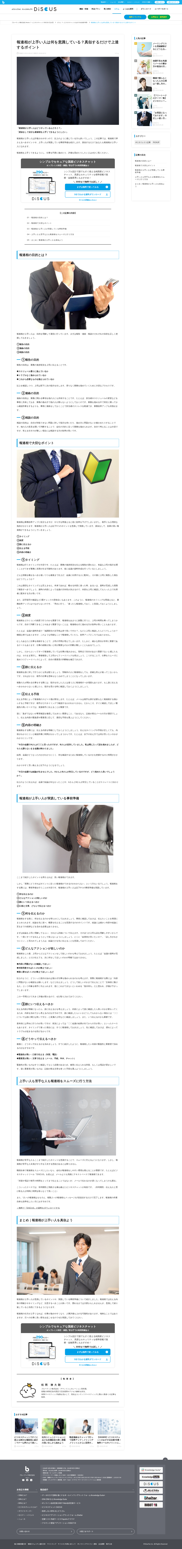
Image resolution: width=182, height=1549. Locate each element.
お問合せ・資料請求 (159, 17)
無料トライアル (135, 17)
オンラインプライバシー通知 (87, 1544)
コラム (116, 9)
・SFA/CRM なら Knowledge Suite (53, 1499)
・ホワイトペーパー (24, 1511)
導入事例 (107, 9)
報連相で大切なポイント (41, 223)
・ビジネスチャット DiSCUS (51, 1507)
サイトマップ (51, 1544)
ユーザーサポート (162, 9)
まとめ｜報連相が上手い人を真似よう (47, 240)
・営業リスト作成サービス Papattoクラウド (57, 1519)
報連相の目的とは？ (39, 217)
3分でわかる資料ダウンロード (87, 194)
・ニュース (21, 1519)
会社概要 (101, 1544)
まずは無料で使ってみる (88, 187)
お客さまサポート (86, 1531)
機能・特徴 (83, 9)
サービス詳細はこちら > (88, 200)
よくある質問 (128, 9)
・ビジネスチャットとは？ (27, 1507)
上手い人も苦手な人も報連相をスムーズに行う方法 (52, 234)
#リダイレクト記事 (143, 142)
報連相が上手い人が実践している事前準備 (49, 229)
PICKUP (156, 142)
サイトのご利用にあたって (67, 1544)
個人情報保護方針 (20, 1544)
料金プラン (96, 9)
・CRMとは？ (22, 1495)
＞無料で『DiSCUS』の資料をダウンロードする (38, 1208)
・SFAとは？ (22, 1499)
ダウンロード (146, 9)
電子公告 (109, 1544)
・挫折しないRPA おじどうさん (52, 1511)
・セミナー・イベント (25, 1515)
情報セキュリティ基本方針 (37, 1544)
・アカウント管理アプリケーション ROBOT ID (58, 1523)
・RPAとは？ (22, 1503)
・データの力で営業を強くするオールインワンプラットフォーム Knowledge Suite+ (72, 1495)
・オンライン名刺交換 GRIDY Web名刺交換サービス (60, 1503)
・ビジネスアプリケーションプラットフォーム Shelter (61, 1515)
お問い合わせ (24, 1531)
